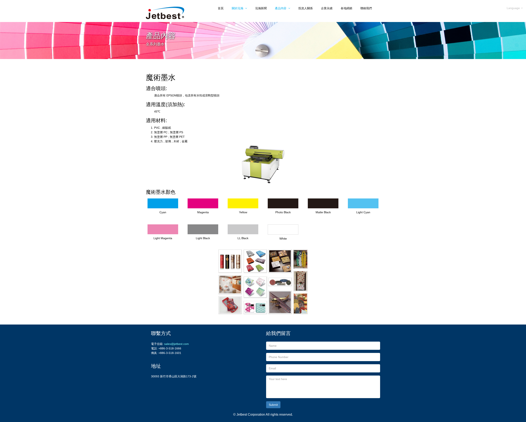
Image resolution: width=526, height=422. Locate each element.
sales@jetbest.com (176, 343)
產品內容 (281, 8)
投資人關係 (305, 8)
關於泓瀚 (238, 8)
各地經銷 (346, 8)
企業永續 (326, 8)
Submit (273, 404)
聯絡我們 (366, 8)
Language (513, 8)
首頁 (221, 8)
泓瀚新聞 (261, 8)
